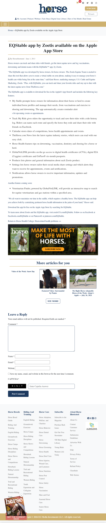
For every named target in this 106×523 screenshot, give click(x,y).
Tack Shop (46, 18)
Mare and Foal (44, 495)
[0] (77, 2)
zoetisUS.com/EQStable (63, 212)
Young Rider (59, 447)
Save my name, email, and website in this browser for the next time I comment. (42, 373)
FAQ (71, 450)
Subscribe (91, 8)
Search (92, 14)
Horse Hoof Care (45, 456)
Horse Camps (13, 444)
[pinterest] (92, 3)
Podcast (30, 18)
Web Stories (74, 475)
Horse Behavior (44, 428)
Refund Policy (75, 466)
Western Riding (13, 492)
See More (53, 301)
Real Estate (87, 18)
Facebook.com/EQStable (18, 216)
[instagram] (96, 3)
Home (10, 30)
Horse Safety (43, 483)
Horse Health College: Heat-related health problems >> (38, 221)
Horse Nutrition (45, 471)
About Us (73, 420)
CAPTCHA (13, 379)
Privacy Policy (75, 454)
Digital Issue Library (58, 18)
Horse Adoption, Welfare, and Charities (45, 420)
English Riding (13, 432)
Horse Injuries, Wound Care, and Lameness (44, 463)
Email (11, 362)
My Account (21, 18)
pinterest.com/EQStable (54, 216)
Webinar (38, 18)
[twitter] (87, 3)
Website (11, 368)
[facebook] (83, 3)
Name (11, 356)
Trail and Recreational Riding (12, 484)
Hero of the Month (75, 18)
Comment (13, 324)
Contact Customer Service (73, 427)
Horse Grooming (45, 447)
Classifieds (74, 470)
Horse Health (44, 451)
